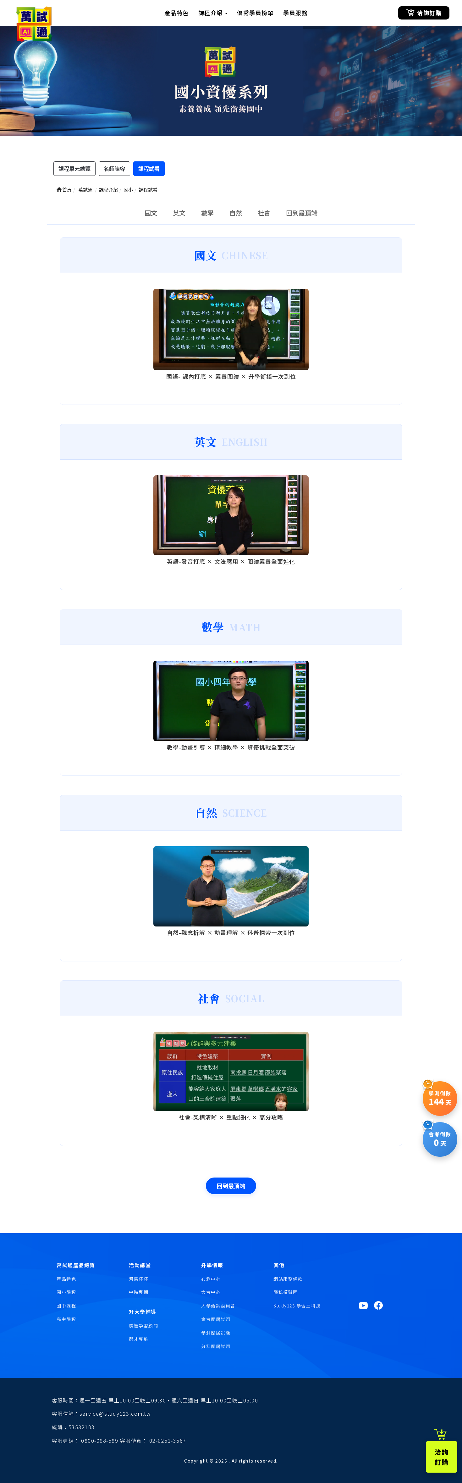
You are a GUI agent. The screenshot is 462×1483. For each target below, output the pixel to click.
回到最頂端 (301, 212)
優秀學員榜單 (255, 12)
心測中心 (211, 1279)
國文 (151, 212)
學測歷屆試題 (215, 1332)
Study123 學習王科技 (297, 1305)
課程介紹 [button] (211, 12)
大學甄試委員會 (218, 1305)
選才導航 (138, 1339)
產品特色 (176, 12)
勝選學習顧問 (143, 1325)
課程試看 (149, 168)
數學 (207, 212)
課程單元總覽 (74, 168)
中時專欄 (138, 1292)
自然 (235, 212)
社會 (264, 212)
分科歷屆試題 (215, 1346)
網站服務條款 (288, 1279)
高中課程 (66, 1319)
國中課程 (66, 1305)
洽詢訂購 (429, 12)
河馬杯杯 (138, 1279)
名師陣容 (114, 168)
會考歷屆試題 (215, 1319)
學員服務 (295, 12)
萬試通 (84, 189)
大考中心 (211, 1292)
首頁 (66, 189)
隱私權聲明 (285, 1292)
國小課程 (66, 1292)
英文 (179, 212)
